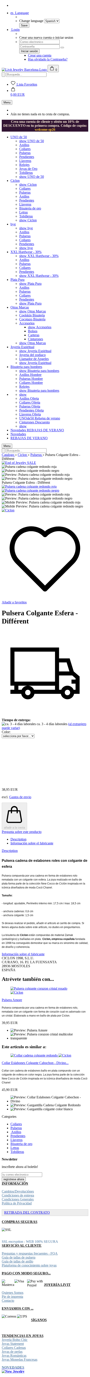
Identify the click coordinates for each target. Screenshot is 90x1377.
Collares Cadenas (14, 1347)
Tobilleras (26, 173)
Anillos (24, 145)
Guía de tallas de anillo (17, 1261)
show (23, 394)
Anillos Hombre (30, 375)
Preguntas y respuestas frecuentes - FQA (30, 1253)
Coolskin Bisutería (32, 315)
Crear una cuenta (39, 55)
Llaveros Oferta (30, 414)
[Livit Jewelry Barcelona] (25, 70)
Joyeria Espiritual (22, 347)
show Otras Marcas (32, 311)
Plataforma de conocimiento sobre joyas (29, 1265)
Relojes (24, 165)
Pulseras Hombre (31, 379)
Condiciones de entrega (18, 1195)
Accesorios (27, 323)
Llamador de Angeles (34, 359)
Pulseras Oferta (29, 406)
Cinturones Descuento (34, 422)
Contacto (8, 1300)
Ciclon (15, 180)
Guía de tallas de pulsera (18, 1257)
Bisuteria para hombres (26, 367)
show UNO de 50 (31, 141)
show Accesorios (39, 327)
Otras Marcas (19, 307)
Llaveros (25, 161)
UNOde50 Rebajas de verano (39, 418)
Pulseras (25, 153)
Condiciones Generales (18, 1199)
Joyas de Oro (28, 169)
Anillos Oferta (29, 398)
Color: (6, 732)
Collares (25, 149)
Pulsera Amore (12, 1000)
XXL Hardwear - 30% (26, 252)
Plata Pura (17, 279)
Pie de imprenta (12, 1296)
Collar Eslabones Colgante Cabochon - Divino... (35, 1063)
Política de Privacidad (17, 1203)
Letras (23, 212)
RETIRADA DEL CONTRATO (27, 1212)
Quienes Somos (12, 1292)
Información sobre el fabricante (31, 843)
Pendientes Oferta (31, 410)
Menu (6, 102)
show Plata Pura (30, 283)
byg (13, 224)
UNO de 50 (18, 137)
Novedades (18, 430)
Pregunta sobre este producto (22, 832)
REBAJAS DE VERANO (45, 430)
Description (18, 839)
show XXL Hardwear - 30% (39, 256)
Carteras (33, 335)
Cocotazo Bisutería (32, 319)
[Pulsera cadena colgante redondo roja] (29, 486)
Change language (31, 21)
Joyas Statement (13, 1344)
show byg (26, 228)
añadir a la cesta (14, 827)
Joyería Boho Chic (15, 1340)
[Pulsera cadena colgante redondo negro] (30, 490)
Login (15, 29)
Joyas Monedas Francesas (19, 1359)
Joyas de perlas (12, 1351)
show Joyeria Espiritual (35, 351)
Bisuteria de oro (30, 208)
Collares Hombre (31, 382)
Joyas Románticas (14, 1355)
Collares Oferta (29, 402)
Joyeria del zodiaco (32, 355)
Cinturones (35, 339)
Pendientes (26, 157)
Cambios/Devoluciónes (18, 1191)
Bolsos (32, 331)
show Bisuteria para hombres (39, 371)
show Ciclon (28, 184)
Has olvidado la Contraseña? (48, 59)
